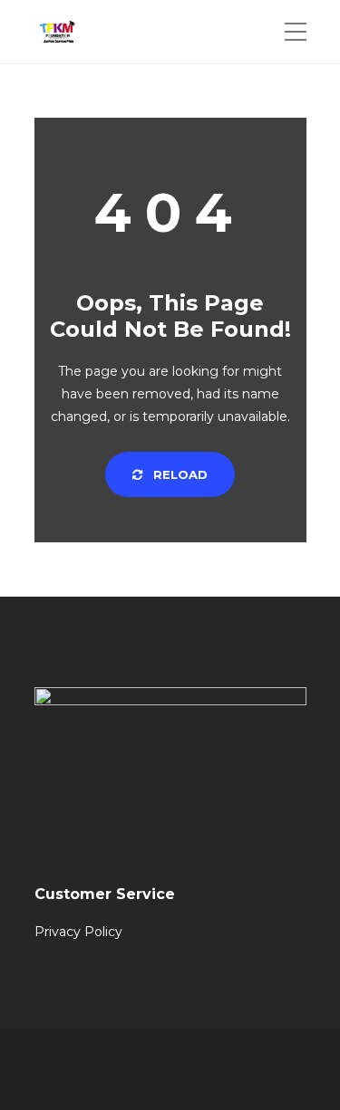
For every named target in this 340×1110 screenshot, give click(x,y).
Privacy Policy (78, 931)
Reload (179, 474)
